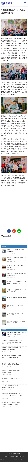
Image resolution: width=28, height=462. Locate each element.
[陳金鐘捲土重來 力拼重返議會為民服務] (9, 231)
